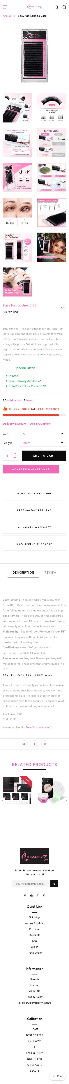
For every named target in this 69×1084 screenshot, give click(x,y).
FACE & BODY (34, 1053)
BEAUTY (34, 1070)
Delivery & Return (14, 423)
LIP (34, 1047)
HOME (34, 1029)
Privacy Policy (34, 996)
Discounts (34, 935)
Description (23, 572)
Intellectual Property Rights (34, 1002)
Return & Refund (35, 923)
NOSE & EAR (34, 1059)
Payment (34, 929)
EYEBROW (34, 1041)
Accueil (7, 16)
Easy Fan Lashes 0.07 (39, 727)
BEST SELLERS (34, 1035)
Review (50, 572)
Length (7, 443)
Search (34, 979)
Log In (34, 946)
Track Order (34, 952)
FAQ (34, 940)
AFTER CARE (34, 1064)
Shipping (34, 917)
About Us (34, 991)
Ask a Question (40, 423)
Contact (34, 985)
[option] (17, 798)
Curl (5, 433)
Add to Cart (44, 456)
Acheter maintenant (31, 469)
